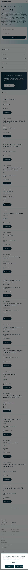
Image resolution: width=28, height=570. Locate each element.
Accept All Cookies (19, 566)
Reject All (9, 566)
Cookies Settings (14, 562)
